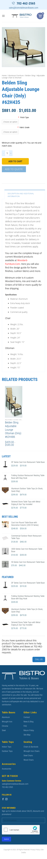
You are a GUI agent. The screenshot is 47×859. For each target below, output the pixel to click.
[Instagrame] (6, 799)
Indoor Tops (6, 747)
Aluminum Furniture (16, 75)
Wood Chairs (29, 760)
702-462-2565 (26, 3)
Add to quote (14, 169)
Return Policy (29, 730)
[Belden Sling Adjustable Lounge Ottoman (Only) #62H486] (13, 402)
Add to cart (15, 161)
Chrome (5, 726)
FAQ (25, 726)
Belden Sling (30, 75)
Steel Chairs (28, 755)
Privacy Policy (35, 850)
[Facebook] (3, 799)
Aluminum (6, 717)
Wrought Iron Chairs (31, 751)
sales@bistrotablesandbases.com (23, 7)
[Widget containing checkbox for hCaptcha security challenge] (21, 829)
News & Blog (28, 721)
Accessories (6, 769)
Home (4, 75)
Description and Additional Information (21, 194)
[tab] (24, 194)
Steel (4, 730)
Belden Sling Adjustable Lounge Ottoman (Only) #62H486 (13, 429)
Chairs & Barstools (31, 747)
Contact (27, 717)
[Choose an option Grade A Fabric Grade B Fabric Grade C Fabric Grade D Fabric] (23, 132)
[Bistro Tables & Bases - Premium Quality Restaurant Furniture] (22, 16)
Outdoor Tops (7, 751)
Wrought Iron (7, 721)
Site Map (27, 735)
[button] (3, 16)
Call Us (38, 659)
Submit (6, 839)
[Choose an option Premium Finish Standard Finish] (23, 122)
